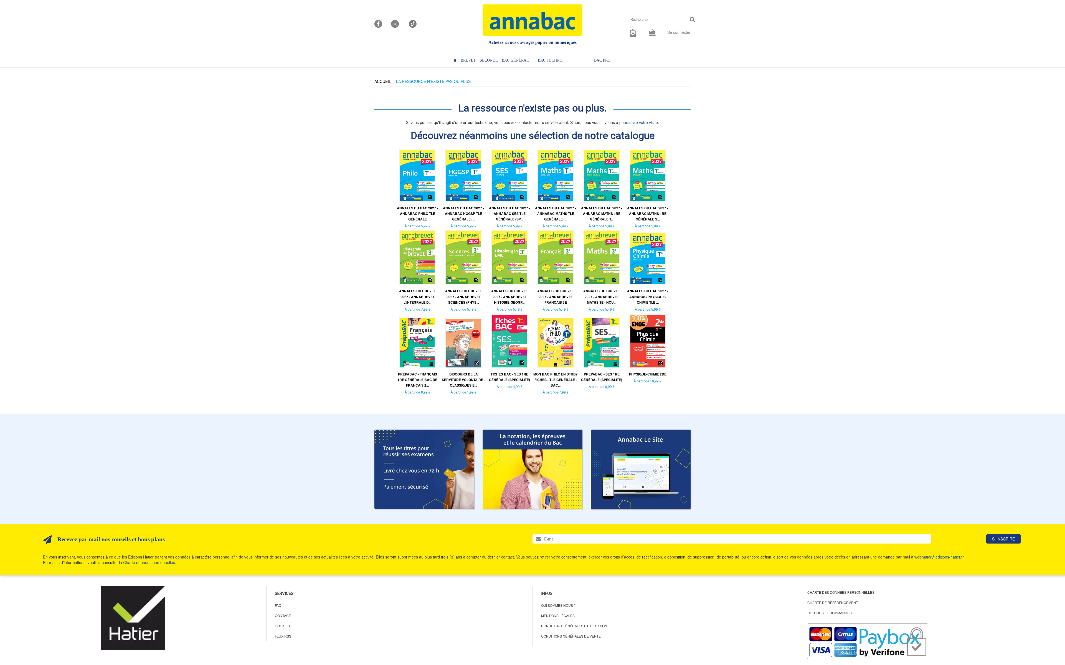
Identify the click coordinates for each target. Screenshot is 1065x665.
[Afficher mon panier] (652, 33)
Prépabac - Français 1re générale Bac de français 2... (417, 380)
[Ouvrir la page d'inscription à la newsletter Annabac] (633, 32)
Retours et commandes (829, 612)
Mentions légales (558, 615)
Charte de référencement (832, 602)
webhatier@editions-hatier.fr (938, 557)
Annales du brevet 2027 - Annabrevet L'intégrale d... (417, 296)
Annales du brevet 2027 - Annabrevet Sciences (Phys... (463, 296)
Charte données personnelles (149, 562)
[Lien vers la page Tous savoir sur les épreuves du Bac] (532, 469)
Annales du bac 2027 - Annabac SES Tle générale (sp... (509, 213)
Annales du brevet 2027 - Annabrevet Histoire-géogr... (509, 296)
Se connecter (679, 32)
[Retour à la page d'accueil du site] (532, 20)
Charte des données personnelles (840, 592)
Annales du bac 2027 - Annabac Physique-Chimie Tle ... (647, 296)
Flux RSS (283, 636)
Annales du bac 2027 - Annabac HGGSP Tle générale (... (463, 213)
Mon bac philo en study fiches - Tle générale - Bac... (555, 380)
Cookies (282, 625)
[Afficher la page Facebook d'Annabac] (378, 23)
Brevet (468, 60)
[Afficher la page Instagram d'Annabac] (395, 23)
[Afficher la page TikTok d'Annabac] (412, 23)
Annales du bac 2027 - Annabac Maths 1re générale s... (647, 213)
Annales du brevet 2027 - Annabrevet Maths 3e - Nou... (601, 296)
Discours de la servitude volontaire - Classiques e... (463, 380)
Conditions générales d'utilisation (574, 625)
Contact (283, 615)
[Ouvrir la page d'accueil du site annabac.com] (641, 469)
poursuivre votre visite (638, 122)
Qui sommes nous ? (558, 605)
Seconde (489, 60)
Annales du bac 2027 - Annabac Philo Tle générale (417, 213)
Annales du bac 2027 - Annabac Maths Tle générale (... (555, 213)
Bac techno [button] (550, 60)
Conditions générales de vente (571, 636)
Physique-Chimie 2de (647, 374)
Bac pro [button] (602, 60)
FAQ (278, 605)
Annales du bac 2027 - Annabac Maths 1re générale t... (601, 213)
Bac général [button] (515, 60)
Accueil (382, 81)
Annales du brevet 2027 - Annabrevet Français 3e (555, 296)
